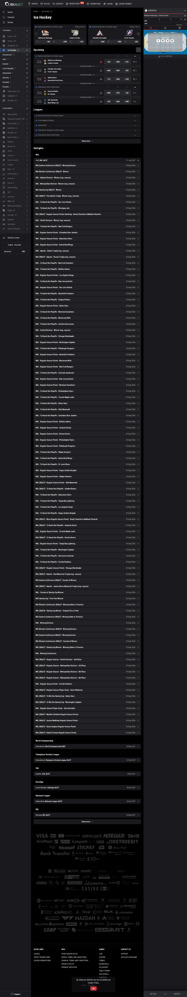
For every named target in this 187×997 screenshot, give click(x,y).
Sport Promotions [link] (42, 957)
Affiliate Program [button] (129, 957)
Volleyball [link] (104, 974)
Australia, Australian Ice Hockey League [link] (50, 56)
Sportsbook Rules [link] (69, 954)
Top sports (7, 30)
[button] (108, 4)
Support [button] (124, 954)
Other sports (7, 108)
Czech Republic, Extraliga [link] (46, 120)
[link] (14, 3)
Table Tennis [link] (104, 971)
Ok (93, 988)
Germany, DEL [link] (42, 125)
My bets (177, 994)
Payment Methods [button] (69, 967)
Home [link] (36, 11)
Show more (86, 141)
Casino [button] (37, 954)
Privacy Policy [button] (67, 964)
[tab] (150, 28)
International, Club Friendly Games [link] (49, 87)
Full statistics (166, 56)
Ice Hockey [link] (45, 11)
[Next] (138, 33)
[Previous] (36, 33)
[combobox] (15, 244)
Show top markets (85, 66)
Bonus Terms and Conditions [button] (74, 957)
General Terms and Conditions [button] (74, 961)
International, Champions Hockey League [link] (51, 130)
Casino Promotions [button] (42, 961)
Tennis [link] (102, 961)
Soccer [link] (102, 957)
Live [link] (100, 954)
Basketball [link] (104, 964)
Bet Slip (153, 994)
